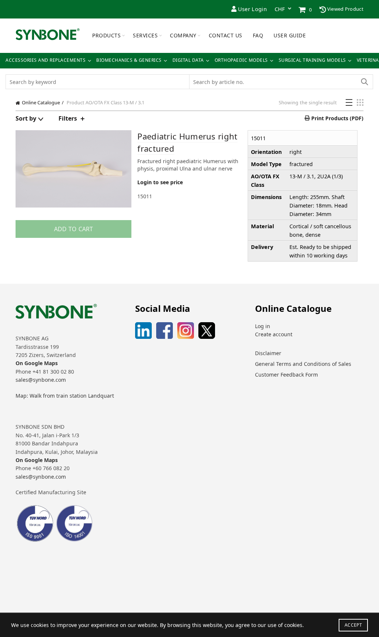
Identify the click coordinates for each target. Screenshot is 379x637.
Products (106, 35)
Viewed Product (345, 9)
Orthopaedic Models (241, 60)
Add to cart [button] (73, 229)
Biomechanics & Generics (129, 60)
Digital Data (188, 60)
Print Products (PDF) (336, 118)
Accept (353, 625)
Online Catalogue (41, 102)
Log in (262, 326)
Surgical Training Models (312, 60)
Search (364, 81)
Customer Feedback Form (286, 374)
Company (183, 35)
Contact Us (225, 35)
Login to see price (160, 182)
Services (145, 35)
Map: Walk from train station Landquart (65, 395)
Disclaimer (268, 353)
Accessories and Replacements (45, 60)
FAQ (258, 35)
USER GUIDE (290, 35)
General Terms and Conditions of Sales (303, 363)
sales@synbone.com (41, 379)
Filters (67, 118)
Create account (273, 334)
